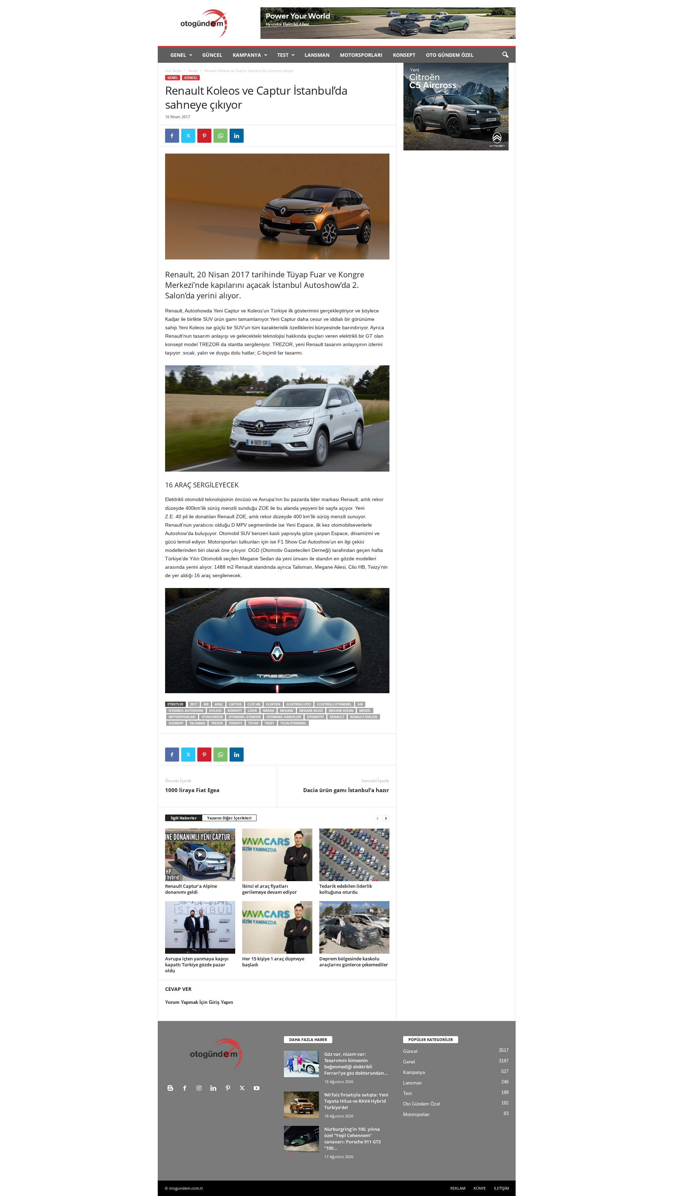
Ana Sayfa (173, 70)
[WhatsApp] (220, 136)
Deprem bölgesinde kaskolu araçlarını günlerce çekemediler (353, 961)
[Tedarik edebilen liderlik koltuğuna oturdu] (354, 855)
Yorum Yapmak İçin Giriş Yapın (199, 1002)
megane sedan (341, 710)
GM (360, 704)
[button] (505, 55)
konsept (234, 710)
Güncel (212, 55)
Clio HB (253, 704)
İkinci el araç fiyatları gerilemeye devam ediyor (269, 889)
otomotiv (315, 717)
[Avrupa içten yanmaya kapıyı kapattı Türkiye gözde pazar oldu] (200, 927)
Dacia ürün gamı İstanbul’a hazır (346, 789)
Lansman (317, 55)
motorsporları (182, 717)
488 (206, 704)
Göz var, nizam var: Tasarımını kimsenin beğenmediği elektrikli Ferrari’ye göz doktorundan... (356, 1063)
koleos (215, 710)
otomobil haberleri (283, 717)
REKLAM (457, 1188)
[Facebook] (172, 136)
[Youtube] (257, 1089)
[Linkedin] (237, 136)
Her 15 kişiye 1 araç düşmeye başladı (273, 961)
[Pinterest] (204, 136)
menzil (365, 710)
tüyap (253, 723)
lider (252, 710)
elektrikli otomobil (334, 704)
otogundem (212, 717)
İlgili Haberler (184, 817)
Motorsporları (361, 55)
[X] (188, 136)
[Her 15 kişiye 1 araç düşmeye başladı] (277, 927)
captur (235, 704)
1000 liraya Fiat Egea (192, 789)
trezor (217, 723)
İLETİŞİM (501, 1188)
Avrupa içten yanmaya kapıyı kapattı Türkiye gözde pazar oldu (197, 964)
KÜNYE (480, 1188)
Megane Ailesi (311, 710)
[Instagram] (200, 1089)
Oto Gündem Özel (450, 55)
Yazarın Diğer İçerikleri (229, 817)
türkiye (235, 723)
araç (219, 704)
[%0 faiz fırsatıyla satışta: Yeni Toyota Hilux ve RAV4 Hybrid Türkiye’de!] (301, 1105)
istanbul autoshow (186, 710)
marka (268, 710)
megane (286, 710)
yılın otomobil (293, 723)
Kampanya (247, 55)
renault (337, 717)
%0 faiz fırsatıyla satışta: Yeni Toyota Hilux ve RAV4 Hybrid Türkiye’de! (356, 1101)
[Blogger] (172, 1089)
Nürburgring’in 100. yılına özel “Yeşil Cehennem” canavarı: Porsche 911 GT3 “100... (352, 1138)
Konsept (404, 55)
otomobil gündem (244, 717)
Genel (178, 55)
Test (282, 55)
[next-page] (385, 818)
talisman (197, 723)
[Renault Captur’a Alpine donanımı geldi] (200, 855)
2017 (193, 704)
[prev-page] (377, 818)
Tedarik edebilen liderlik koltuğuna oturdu (345, 889)
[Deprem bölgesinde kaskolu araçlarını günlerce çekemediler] (354, 927)
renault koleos (364, 717)
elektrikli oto (298, 704)
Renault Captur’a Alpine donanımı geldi (191, 889)
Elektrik (273, 704)
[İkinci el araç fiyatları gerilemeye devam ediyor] (277, 855)
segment (176, 723)
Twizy (269, 723)
